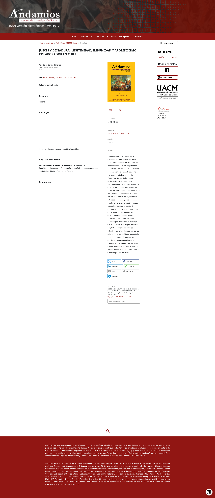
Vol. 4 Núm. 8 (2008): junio (66, 43)
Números (84, 37)
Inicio (74, 37)
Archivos (49, 43)
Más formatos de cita (117, 301)
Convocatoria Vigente (120, 37)
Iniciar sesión (167, 43)
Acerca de (100, 37)
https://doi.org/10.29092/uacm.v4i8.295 (59, 77)
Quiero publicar (167, 77)
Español (173, 57)
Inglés (161, 57)
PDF (110, 110)
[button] (114, 261)
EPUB (118, 110)
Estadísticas (138, 37)
